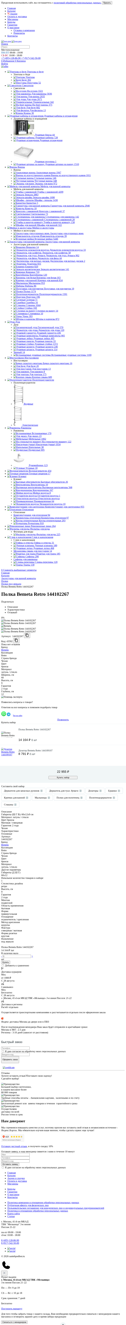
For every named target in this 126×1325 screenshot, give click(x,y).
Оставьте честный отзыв (14, 1146)
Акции (13, 13)
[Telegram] (11, 1248)
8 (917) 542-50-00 (10, 1243)
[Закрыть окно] (4, 1273)
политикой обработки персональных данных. (77, 2)
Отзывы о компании (24, 30)
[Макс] (11, 1251)
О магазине (13, 27)
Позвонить (63, 719)
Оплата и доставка (17, 16)
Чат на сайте (17, 715)
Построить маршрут (11, 1308)
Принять (107, 3)
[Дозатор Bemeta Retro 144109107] (9, 755)
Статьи (11, 1216)
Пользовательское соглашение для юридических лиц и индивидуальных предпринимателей (55, 1208)
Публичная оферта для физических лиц (28, 1205)
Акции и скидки (16, 1178)
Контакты (12, 36)
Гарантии (12, 24)
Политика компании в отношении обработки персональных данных (43, 1202)
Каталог (11, 11)
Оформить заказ (10, 1059)
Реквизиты (19, 33)
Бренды (11, 22)
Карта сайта (13, 1213)
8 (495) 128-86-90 (10, 1240)
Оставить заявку (10, 1164)
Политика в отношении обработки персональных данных (37, 1211)
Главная (11, 8)
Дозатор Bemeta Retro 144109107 (35, 750)
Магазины (12, 19)
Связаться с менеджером (14, 1322)
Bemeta (5, 650)
